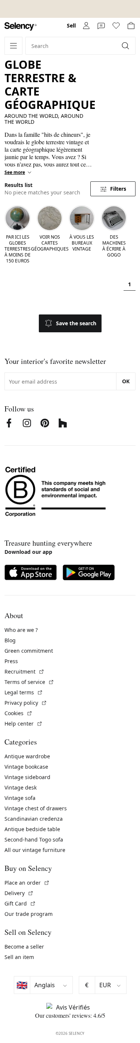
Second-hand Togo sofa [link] (33, 839)
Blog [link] (10, 640)
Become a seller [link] (24, 946)
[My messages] (101, 25)
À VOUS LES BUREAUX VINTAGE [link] (81, 243)
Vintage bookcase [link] (26, 766)
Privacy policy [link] (25, 702)
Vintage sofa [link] (19, 797)
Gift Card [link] (20, 903)
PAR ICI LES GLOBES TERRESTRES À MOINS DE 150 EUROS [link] (17, 249)
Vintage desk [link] (20, 787)
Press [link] (11, 661)
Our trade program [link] (28, 913)
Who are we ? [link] (21, 629)
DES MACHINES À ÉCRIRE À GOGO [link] (114, 246)
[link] (20, 26)
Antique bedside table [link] (32, 829)
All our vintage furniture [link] (34, 849)
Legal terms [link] (23, 692)
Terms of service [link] (29, 681)
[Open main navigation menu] (13, 46)
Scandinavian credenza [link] (33, 818)
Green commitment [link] (28, 650)
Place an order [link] (27, 882)
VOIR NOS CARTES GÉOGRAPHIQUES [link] (50, 243)
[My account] (86, 25)
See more (14, 172)
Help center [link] (23, 723)
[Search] (126, 46)
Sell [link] (71, 25)
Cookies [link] (18, 713)
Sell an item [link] (19, 956)
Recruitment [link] (24, 671)
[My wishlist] (116, 25)
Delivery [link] (19, 893)
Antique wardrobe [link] (27, 756)
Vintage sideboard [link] (27, 777)
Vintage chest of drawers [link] (35, 808)
